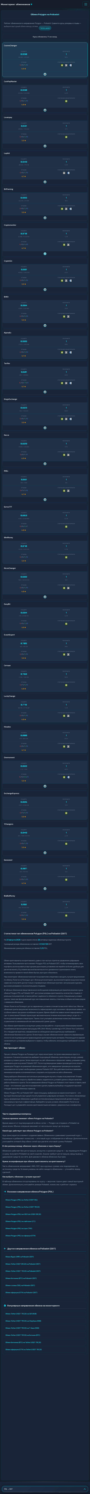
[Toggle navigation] (85, 4)
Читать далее (45, 28)
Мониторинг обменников (15, 4)
